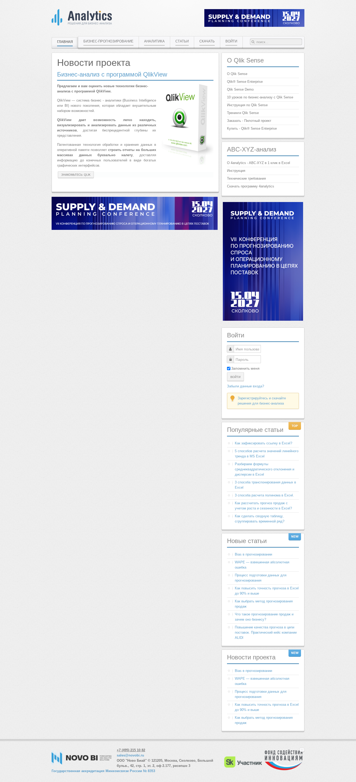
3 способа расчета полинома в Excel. (264, 495)
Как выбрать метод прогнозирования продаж (264, 603)
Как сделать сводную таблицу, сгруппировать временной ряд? (259, 518)
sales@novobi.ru (130, 755)
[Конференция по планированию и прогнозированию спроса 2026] (254, 26)
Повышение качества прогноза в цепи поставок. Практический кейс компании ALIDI (266, 632)
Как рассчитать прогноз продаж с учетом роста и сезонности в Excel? (263, 505)
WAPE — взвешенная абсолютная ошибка (262, 564)
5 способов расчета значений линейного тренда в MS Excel (266, 453)
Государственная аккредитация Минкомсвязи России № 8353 (103, 771)
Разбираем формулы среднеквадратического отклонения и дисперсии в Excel (264, 469)
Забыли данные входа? (245, 386)
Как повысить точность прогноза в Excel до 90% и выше (267, 590)
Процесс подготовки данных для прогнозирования (260, 577)
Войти (235, 377)
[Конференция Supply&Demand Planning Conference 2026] (135, 229)
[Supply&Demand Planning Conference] (263, 319)
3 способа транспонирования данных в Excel (265, 484)
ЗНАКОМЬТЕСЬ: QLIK (75, 174)
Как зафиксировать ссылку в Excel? (263, 443)
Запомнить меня (245, 368)
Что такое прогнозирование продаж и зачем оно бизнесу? (264, 616)
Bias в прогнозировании (253, 554)
